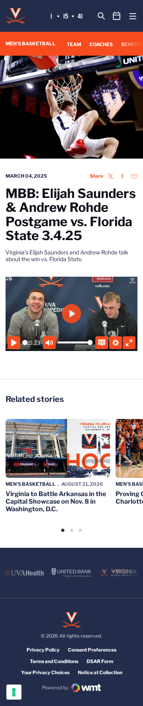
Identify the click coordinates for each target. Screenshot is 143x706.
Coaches (101, 44)
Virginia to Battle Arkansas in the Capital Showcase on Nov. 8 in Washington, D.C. (56, 501)
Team (74, 44)
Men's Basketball (31, 484)
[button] (62, 530)
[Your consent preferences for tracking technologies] (13, 692)
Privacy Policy (43, 650)
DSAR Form (100, 661)
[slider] (24, 342)
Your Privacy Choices (45, 672)
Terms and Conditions (54, 661)
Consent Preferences (92, 650)
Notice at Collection (100, 672)
